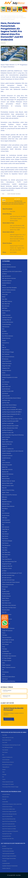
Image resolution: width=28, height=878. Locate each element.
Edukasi (4, 340)
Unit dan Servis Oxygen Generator (9, 811)
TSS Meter (4, 649)
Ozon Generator (6, 520)
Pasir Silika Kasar (6, 554)
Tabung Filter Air (5, 767)
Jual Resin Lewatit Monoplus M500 (10, 421)
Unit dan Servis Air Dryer (7, 806)
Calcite (3, 313)
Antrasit (4, 285)
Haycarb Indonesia (6, 370)
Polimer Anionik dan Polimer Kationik (11, 582)
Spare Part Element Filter (7, 816)
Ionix (3, 379)
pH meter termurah (6, 577)
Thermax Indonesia (6, 637)
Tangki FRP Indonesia (7, 630)
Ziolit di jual (5, 679)
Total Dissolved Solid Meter (8, 851)
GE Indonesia (5, 359)
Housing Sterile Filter (6, 836)
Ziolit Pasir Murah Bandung (8, 681)
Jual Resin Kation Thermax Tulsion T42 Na (12, 418)
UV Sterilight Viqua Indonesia (9, 656)
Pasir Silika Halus (6, 552)
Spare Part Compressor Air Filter (9, 826)
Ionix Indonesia (5, 382)
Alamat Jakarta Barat (8, 232)
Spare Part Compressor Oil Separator (10, 831)
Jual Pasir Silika (5, 402)
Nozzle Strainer (5, 515)
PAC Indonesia (5, 527)
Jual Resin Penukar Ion (7, 430)
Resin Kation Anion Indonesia (9, 605)
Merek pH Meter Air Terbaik (8, 481)
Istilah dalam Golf (6, 386)
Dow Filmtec (5, 333)
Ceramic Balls (5, 801)
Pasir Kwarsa (5, 543)
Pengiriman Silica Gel (7, 566)
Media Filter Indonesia (7, 469)
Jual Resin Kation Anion (7, 416)
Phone (4, 252)
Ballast (3, 296)
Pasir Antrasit (5, 534)
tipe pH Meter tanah (7, 642)
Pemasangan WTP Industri (8, 784)
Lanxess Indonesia (6, 453)
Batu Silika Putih (6, 303)
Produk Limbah (5, 591)
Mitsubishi (4, 499)
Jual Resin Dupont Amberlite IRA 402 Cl (11, 414)
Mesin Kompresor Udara (8, 485)
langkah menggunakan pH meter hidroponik (12, 451)
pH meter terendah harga (8, 575)
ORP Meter (4, 517)
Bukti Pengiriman (6, 310)
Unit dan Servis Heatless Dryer (8, 809)
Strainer (4, 769)
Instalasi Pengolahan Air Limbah (9, 377)
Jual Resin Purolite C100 (7, 432)
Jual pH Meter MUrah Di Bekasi (9, 405)
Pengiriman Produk (6, 563)
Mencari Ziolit (5, 476)
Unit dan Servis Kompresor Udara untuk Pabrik (12, 804)
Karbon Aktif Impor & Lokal (7, 737)
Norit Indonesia (5, 513)
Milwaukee (4, 497)
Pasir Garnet (5, 536)
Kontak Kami (8, 719)
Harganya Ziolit (5, 368)
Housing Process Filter (7, 833)
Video (3, 662)
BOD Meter (4, 308)
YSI (3, 669)
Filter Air (4, 347)
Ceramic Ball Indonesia (7, 322)
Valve (3, 771)
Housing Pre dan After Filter (8, 838)
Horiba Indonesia (6, 375)
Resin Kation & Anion (6, 740)
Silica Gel (4, 612)
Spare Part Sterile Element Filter (8, 818)
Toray (3, 646)
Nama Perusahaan (7, 209)
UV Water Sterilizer (6, 660)
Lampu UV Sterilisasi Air (7, 448)
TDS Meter (4, 635)
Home (2, 16)
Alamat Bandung (7, 213)
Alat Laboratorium (6, 276)
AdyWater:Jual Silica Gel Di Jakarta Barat (12, 271)
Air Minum (4, 273)
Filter (3, 345)
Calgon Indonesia (6, 315)
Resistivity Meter (6, 609)
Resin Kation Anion (6, 603)
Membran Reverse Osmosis (8, 762)
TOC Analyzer (5, 644)
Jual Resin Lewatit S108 (7, 423)
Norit (3, 510)
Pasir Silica (4, 547)
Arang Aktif (5, 294)
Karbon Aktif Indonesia (7, 441)
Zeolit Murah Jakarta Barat (8, 676)
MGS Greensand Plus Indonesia (9, 494)
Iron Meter (4, 860)
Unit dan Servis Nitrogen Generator (9, 814)
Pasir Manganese (6, 545)
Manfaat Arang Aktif (7, 464)
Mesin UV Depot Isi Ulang (8, 490)
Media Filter (5, 467)
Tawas (3, 633)
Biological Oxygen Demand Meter (9, 855)
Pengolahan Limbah (7, 568)
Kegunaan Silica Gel (6, 444)
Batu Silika (4, 299)
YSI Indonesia (5, 672)
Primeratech (5, 586)
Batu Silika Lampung (7, 301)
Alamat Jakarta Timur (8, 223)
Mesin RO (4, 487)
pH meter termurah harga (8, 580)
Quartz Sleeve (5, 598)
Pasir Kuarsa (5, 538)
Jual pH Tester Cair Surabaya (9, 407)
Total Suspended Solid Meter (8, 853)
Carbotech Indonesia (7, 317)
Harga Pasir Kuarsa (6, 363)
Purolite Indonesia (6, 596)
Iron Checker (5, 384)
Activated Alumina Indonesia (9, 267)
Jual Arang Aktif (6, 395)
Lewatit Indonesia (6, 458)
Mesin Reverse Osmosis (7, 764)
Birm (3, 754)
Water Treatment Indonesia (10, 16)
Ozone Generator (6, 522)
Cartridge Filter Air (6, 319)
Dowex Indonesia (6, 338)
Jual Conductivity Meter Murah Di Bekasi (11, 398)
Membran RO (5, 471)
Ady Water (4, 269)
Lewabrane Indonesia (7, 455)
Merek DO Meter (6, 478)
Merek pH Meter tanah (7, 483)
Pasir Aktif (4, 531)
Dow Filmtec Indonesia (7, 336)
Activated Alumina (6, 264)
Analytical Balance (6, 283)
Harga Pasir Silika (6, 365)
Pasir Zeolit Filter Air (7, 559)
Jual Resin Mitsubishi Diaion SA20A (10, 425)
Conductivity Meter (6, 324)
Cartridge (4, 774)
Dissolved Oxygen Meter (7, 848)
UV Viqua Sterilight (6, 658)
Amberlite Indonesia (7, 280)
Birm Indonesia (5, 306)
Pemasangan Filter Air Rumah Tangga (10, 786)
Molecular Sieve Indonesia (8, 506)
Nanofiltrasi (5, 508)
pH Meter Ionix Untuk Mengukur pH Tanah (12, 573)
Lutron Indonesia (6, 462)
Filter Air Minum (5, 349)
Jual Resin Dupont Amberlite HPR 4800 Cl (11, 412)
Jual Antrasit (5, 393)
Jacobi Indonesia (6, 389)
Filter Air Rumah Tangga (8, 352)
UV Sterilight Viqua (6, 653)
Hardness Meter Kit (6, 868)
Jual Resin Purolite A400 (7, 391)
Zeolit (3, 674)
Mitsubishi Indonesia (7, 501)
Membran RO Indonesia (7, 474)
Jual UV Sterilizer (6, 437)
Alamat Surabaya (7, 243)
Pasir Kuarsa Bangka (7, 540)
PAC (3, 524)
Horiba (3, 372)
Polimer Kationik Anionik (7, 584)
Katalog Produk (6, 695)
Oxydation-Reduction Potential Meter (10, 865)
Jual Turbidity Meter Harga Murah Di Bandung (13, 435)
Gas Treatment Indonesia (8, 356)
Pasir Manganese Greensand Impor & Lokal (11, 744)
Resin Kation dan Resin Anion (9, 607)
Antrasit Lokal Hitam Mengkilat (9, 287)
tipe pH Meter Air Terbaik (8, 639)
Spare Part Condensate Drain (8, 823)
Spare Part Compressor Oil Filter (9, 828)
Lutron (3, 460)
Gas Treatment (5, 354)
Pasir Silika (4, 550)
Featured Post (5, 342)
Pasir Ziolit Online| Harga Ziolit (9, 561)
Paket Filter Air (5, 529)
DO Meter (4, 331)
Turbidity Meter (5, 651)
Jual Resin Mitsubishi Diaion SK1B (10, 428)
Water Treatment (6, 665)
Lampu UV (4, 446)
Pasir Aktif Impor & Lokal (7, 747)
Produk (4, 589)
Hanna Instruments (6, 361)
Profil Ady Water (6, 593)
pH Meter (4, 570)
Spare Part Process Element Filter (9, 821)
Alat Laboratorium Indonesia (9, 278)
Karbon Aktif (5, 439)
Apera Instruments (6, 292)
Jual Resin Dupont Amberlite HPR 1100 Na (12, 409)
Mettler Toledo (5, 492)
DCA (3, 329)
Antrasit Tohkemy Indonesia (8, 290)
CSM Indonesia (5, 326)
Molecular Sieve (5, 504)
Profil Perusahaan (7, 690)
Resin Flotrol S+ (6, 600)
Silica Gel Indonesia (6, 614)
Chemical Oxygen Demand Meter (9, 858)
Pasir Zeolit (4, 557)
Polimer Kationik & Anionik (7, 781)
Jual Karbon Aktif (6, 400)
